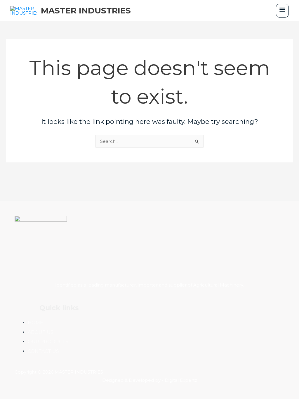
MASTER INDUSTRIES (86, 10)
